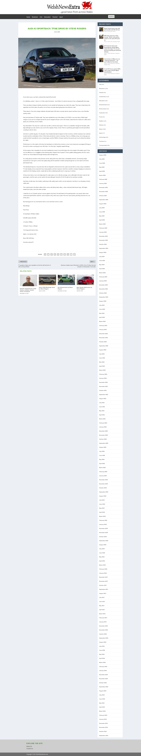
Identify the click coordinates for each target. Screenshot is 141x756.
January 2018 (103, 573)
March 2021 (102, 418)
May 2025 (101, 216)
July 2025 (102, 207)
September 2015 (103, 686)
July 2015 (102, 695)
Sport (61, 17)
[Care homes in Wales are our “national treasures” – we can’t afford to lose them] (101, 60)
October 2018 (103, 536)
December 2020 (103, 431)
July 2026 (102, 159)
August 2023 (102, 301)
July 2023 (102, 305)
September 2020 (103, 443)
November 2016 (103, 630)
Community (102, 96)
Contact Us (29, 748)
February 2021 (103, 423)
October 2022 (103, 341)
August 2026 (102, 155)
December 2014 (103, 723)
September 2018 (103, 540)
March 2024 (102, 272)
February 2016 (103, 666)
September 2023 (103, 297)
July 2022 (102, 354)
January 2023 (103, 329)
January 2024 (103, 280)
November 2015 (103, 678)
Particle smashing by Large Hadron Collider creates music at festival (28, 290)
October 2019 (103, 488)
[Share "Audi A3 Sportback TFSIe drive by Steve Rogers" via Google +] (51, 254)
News (28, 17)
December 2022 (103, 333)
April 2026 (102, 171)
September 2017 (103, 589)
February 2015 (103, 715)
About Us (29, 746)
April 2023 (102, 317)
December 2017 (103, 577)
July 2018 (102, 548)
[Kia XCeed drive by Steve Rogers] (66, 280)
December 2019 (103, 479)
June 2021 (102, 406)
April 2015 (102, 707)
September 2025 (103, 199)
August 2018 (102, 544)
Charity (101, 92)
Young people (103, 145)
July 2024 (102, 256)
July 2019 (102, 500)
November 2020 (103, 435)
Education (47, 17)
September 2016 (103, 638)
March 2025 (102, 224)
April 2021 (102, 414)
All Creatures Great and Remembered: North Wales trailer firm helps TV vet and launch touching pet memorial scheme (112, 48)
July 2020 (102, 451)
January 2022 (103, 378)
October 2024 (103, 244)
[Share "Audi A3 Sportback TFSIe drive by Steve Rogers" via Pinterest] (58, 254)
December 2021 (103, 382)
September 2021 (103, 394)
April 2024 (102, 268)
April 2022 (102, 366)
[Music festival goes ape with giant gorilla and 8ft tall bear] (101, 29)
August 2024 (102, 252)
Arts (41, 17)
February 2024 (103, 276)
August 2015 (102, 690)
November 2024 (103, 240)
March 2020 (102, 467)
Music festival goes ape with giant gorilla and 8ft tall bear (112, 29)
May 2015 (101, 703)
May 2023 (101, 313)
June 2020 (102, 455)
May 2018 (101, 557)
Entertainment (103, 104)
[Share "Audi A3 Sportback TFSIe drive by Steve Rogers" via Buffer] (64, 254)
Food (100, 117)
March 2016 (102, 662)
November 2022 (103, 337)
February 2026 (103, 179)
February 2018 (103, 569)
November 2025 (103, 191)
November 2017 (103, 581)
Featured (115, 41)
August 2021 (102, 398)
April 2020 (102, 463)
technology (102, 137)
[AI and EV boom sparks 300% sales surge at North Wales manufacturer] (101, 70)
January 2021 (103, 427)
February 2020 (103, 471)
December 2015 (103, 674)
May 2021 (101, 410)
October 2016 (103, 634)
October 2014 (103, 731)
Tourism (55, 17)
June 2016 (102, 650)
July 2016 (102, 646)
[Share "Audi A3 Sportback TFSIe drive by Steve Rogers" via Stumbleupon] (68, 254)
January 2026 (103, 183)
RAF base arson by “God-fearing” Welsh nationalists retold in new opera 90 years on (112, 38)
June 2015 (102, 699)
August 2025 (102, 203)
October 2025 (103, 195)
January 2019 (103, 524)
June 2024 (102, 260)
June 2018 (102, 552)
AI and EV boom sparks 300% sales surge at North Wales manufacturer (112, 70)
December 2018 (103, 528)
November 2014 (103, 727)
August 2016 (102, 642)
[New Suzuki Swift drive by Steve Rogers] (85, 280)
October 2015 (103, 682)
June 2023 (102, 309)
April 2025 (102, 220)
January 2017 (103, 621)
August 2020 (102, 447)
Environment (102, 108)
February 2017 (103, 617)
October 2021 (103, 390)
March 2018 (102, 565)
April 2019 (102, 512)
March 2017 (102, 613)
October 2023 (103, 293)
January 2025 (103, 232)
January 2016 (103, 670)
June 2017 (102, 601)
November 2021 (103, 386)
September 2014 (103, 735)
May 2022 (101, 362)
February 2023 (103, 325)
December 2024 (103, 236)
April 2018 (102, 561)
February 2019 (103, 520)
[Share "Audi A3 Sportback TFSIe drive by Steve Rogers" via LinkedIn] (61, 254)
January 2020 (103, 475)
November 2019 (103, 483)
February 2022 (103, 374)
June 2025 (102, 211)
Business (35, 17)
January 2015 (103, 719)
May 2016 (101, 654)
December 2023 (103, 285)
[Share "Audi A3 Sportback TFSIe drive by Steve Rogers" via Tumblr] (54, 254)
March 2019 (102, 516)
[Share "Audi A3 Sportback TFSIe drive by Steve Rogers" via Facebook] (45, 254)
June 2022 (102, 358)
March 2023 (102, 321)
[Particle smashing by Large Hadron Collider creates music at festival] (28, 280)
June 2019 (102, 504)
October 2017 (103, 585)
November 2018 (103, 532)
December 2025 (103, 187)
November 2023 (103, 289)
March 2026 (102, 175)
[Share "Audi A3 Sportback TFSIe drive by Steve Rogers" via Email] (71, 254)
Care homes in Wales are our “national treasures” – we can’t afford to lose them (112, 60)
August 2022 (102, 349)
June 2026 (102, 163)
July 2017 (102, 597)
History (101, 125)
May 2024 (101, 264)
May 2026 (101, 167)
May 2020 (101, 459)
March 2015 (102, 711)
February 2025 (103, 228)
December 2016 (103, 626)
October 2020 (103, 439)
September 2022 (103, 345)
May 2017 (101, 605)
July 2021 (102, 402)
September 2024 (103, 248)
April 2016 (102, 658)
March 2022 (102, 370)
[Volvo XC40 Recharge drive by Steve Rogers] (47, 280)
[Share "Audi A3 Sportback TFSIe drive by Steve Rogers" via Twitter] (48, 254)
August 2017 (102, 593)
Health (105, 64)
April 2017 (102, 609)
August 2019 (102, 496)
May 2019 (101, 508)
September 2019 (103, 492)
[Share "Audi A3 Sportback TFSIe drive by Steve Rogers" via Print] (74, 254)
